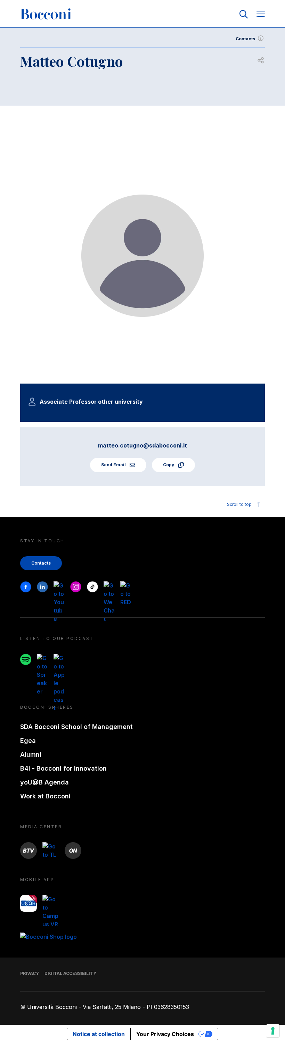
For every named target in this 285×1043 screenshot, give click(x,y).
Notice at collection (99, 1033)
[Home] (46, 14)
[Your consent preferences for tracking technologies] (272, 1030)
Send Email (114, 464)
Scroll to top (239, 504)
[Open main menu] (260, 14)
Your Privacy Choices (165, 1033)
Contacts (245, 38)
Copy (169, 464)
